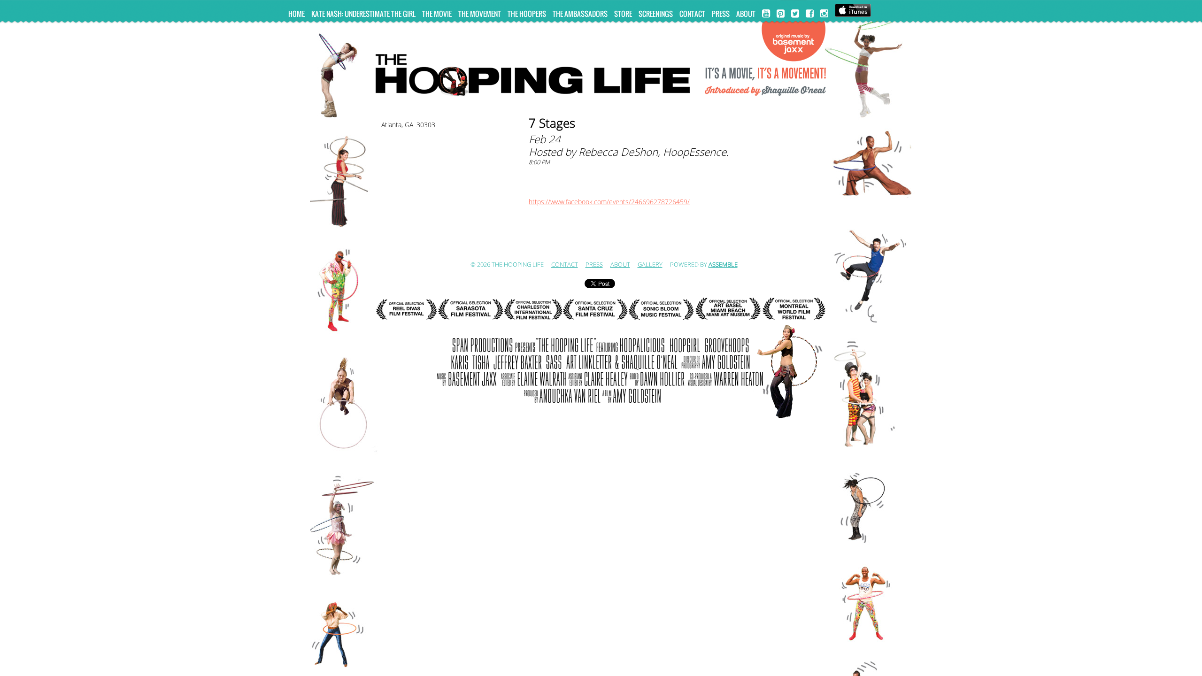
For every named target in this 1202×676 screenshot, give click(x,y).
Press (721, 13)
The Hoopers (527, 13)
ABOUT (745, 13)
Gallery (650, 265)
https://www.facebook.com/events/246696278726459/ (609, 202)
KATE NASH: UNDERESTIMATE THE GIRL (363, 13)
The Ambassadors (580, 13)
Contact (692, 13)
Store (623, 13)
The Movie (437, 13)
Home (296, 13)
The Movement (479, 13)
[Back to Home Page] (601, 71)
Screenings (656, 13)
